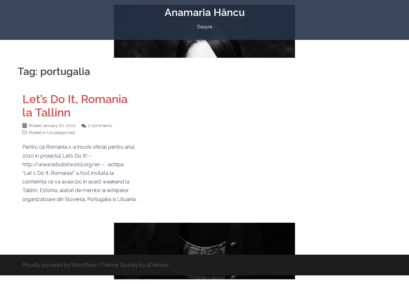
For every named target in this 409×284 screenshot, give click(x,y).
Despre (204, 26)
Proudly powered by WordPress (59, 265)
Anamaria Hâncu (205, 12)
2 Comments (100, 125)
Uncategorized (61, 132)
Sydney (129, 265)
